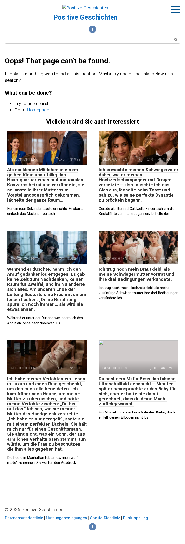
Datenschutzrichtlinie (24, 517)
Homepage (38, 109)
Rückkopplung (135, 517)
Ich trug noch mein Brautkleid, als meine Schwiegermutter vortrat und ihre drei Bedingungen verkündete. (136, 274)
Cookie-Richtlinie (105, 517)
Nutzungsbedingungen (66, 517)
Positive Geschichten (85, 17)
